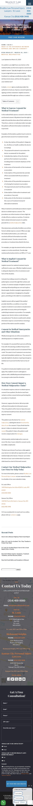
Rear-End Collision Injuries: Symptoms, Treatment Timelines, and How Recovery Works (15, 554)
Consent (4, 764)
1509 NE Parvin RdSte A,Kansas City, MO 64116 (16, 665)
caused (4, 431)
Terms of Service (6, 775)
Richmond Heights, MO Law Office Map (16, 649)
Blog (10, 45)
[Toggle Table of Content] (16, 101)
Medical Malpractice (11, 54)
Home (4, 45)
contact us (14, 515)
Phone (5, 746)
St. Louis (16, 612)
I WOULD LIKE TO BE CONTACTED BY (12, 743)
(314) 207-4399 (19, 638)
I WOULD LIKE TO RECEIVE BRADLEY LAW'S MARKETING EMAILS (14, 754)
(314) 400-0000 (28, 11)
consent (9, 87)
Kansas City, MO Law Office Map (16, 671)
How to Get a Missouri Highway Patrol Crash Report (16, 537)
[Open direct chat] (29, 786)
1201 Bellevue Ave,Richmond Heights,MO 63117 (16, 643)
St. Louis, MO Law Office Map (16, 629)
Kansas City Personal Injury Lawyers (16, 655)
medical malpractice (16, 223)
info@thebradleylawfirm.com (19, 605)
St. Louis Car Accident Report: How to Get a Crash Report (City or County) (15, 548)
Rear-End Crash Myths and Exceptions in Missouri (15, 560)
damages (19, 434)
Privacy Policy (25, 773)
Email (4, 749)
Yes (4, 757)
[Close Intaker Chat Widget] (31, 786)
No (4, 760)
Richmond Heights (16, 634)
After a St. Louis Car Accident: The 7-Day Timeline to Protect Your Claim (16, 542)
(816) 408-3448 (22, 16)
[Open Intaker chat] (15, 805)
